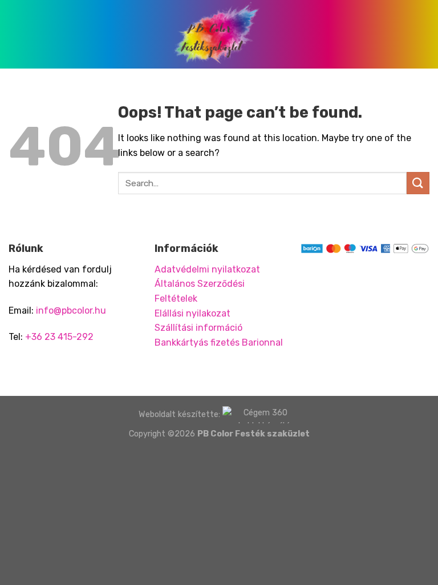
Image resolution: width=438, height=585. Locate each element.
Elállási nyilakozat (192, 313)
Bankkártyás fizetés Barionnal (219, 342)
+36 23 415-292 (59, 336)
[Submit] (418, 183)
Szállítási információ (198, 327)
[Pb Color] (219, 34)
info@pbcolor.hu (71, 310)
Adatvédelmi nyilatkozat (207, 269)
